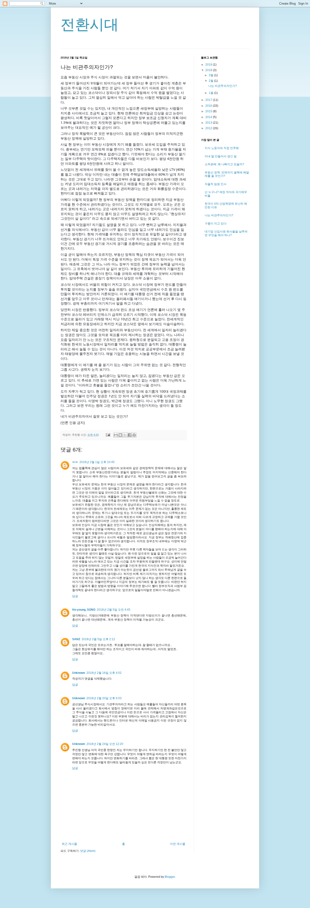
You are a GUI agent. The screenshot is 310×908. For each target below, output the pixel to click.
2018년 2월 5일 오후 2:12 (98, 639)
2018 (209, 70)
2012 (209, 128)
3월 (211, 75)
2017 (209, 100)
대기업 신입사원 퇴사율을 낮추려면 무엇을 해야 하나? (226, 233)
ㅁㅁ (75, 462)
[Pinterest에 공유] (134, 435)
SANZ (76, 639)
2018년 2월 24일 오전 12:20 (104, 744)
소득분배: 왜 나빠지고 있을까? (224, 164)
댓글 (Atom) (87, 851)
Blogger (170, 876)
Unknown (78, 673)
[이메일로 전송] (115, 435)
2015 (209, 111)
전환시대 (90, 24)
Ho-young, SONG (83, 609)
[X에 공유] (125, 435)
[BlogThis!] (120, 435)
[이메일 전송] (108, 434)
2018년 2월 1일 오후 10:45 (97, 462)
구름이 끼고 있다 (215, 223)
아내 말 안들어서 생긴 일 (221, 156)
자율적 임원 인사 (215, 184)
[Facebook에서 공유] (129, 435)
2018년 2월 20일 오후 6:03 (104, 698)
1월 (211, 93)
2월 (211, 81)
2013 (209, 122)
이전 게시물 (177, 844)
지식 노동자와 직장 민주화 (222, 148)
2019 (209, 64)
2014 (209, 117)
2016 (209, 105)
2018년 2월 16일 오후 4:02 (104, 673)
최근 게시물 (69, 844)
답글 (75, 596)
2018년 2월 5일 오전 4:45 (113, 609)
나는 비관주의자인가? (222, 86)
